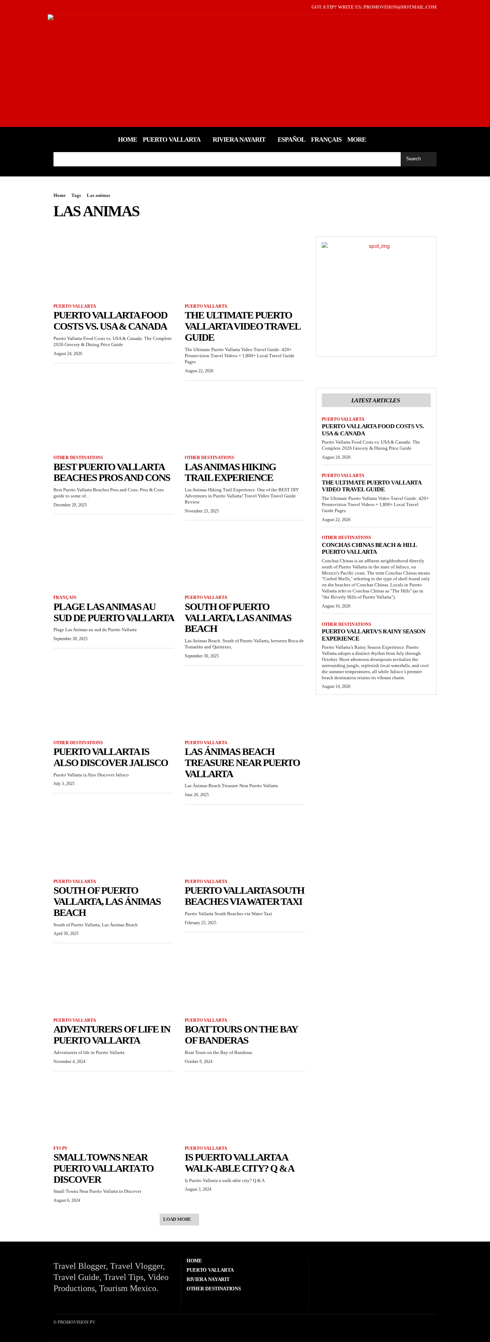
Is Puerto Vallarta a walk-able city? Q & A (239, 1163)
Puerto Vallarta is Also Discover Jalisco (110, 757)
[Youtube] (76, 7)
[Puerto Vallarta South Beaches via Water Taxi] (245, 842)
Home (59, 195)
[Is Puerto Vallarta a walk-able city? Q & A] (245, 1108)
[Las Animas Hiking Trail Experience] (245, 418)
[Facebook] (54, 7)
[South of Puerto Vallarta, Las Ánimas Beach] (113, 842)
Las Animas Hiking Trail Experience (230, 472)
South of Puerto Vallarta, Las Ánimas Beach (107, 901)
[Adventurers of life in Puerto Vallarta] (113, 980)
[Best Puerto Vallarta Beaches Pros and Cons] (113, 418)
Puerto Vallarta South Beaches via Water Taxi (244, 896)
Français (64, 597)
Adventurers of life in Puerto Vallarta (111, 1035)
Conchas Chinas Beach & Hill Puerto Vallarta (369, 549)
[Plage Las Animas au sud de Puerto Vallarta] (113, 558)
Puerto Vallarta (74, 306)
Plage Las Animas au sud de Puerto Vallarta (113, 612)
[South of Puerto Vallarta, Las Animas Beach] (245, 558)
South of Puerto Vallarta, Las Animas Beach (238, 617)
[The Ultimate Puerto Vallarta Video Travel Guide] (245, 266)
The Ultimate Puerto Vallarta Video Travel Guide (243, 326)
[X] (65, 7)
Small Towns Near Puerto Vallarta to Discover (103, 1168)
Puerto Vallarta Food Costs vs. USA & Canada (110, 320)
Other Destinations (78, 457)
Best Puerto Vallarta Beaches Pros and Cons (111, 472)
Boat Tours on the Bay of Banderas (241, 1035)
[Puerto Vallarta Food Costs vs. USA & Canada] (113, 266)
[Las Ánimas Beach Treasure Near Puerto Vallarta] (245, 703)
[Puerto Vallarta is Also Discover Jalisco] (113, 703)
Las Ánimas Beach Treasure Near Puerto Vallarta (242, 762)
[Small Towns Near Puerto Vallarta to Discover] (113, 1108)
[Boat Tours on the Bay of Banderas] (245, 980)
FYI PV (60, 1148)
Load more (177, 1219)
